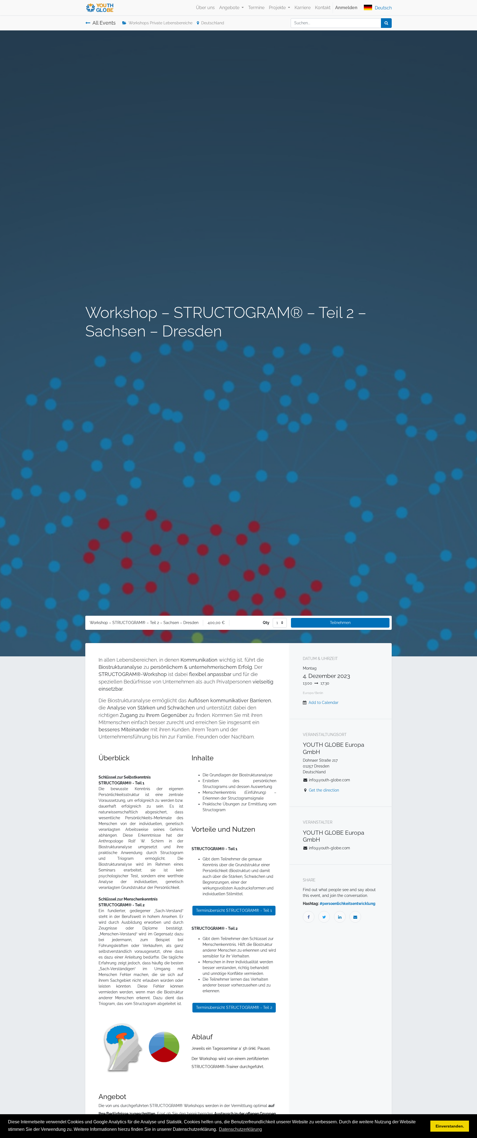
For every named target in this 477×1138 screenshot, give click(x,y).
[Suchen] (386, 23)
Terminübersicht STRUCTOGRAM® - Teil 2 (234, 1007)
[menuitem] (205, 7)
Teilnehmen (340, 622)
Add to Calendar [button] (323, 702)
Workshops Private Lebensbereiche (160, 23)
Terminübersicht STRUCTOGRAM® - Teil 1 (234, 910)
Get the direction (324, 790)
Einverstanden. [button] (450, 1126)
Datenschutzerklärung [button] (240, 1129)
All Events (104, 23)
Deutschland (212, 23)
